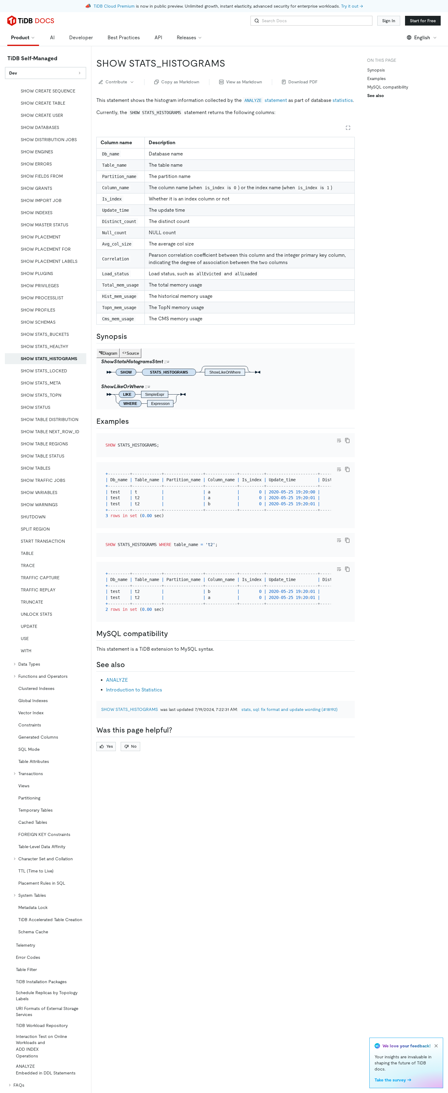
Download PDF (303, 81)
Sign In (388, 20)
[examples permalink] (133, 421)
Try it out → (352, 6)
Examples (376, 78)
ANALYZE (117, 680)
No (134, 746)
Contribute (116, 81)
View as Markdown (244, 81)
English (422, 37)
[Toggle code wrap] (339, 440)
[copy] (347, 440)
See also (375, 95)
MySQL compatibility (387, 87)
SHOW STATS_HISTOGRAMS (129, 709)
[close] (436, 1046)
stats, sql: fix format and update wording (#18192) (289, 709)
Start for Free (423, 20)
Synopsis (376, 70)
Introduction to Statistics (134, 690)
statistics (342, 100)
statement (265, 100)
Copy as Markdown (180, 81)
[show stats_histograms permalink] (230, 63)
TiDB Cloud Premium (114, 6)
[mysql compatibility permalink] (172, 633)
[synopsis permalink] (132, 336)
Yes (109, 746)
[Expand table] (348, 127)
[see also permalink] (129, 664)
